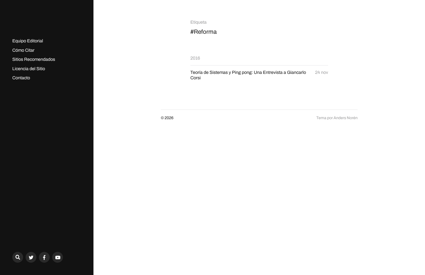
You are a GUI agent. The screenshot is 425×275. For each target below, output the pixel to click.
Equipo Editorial (27, 40)
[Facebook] (44, 257)
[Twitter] (31, 257)
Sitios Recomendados (33, 59)
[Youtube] (57, 257)
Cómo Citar (23, 50)
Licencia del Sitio (28, 68)
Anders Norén (346, 118)
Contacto (21, 77)
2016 (195, 58)
